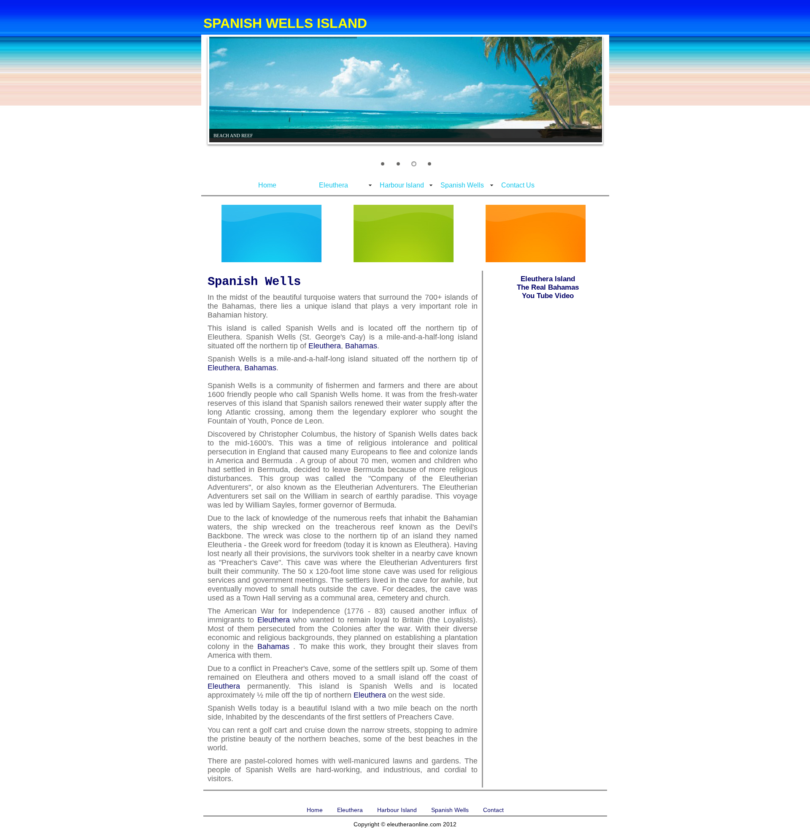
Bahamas (361, 346)
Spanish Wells (462, 185)
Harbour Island (402, 185)
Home (267, 185)
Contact (493, 810)
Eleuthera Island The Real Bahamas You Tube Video (548, 287)
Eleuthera (333, 185)
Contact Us (518, 185)
